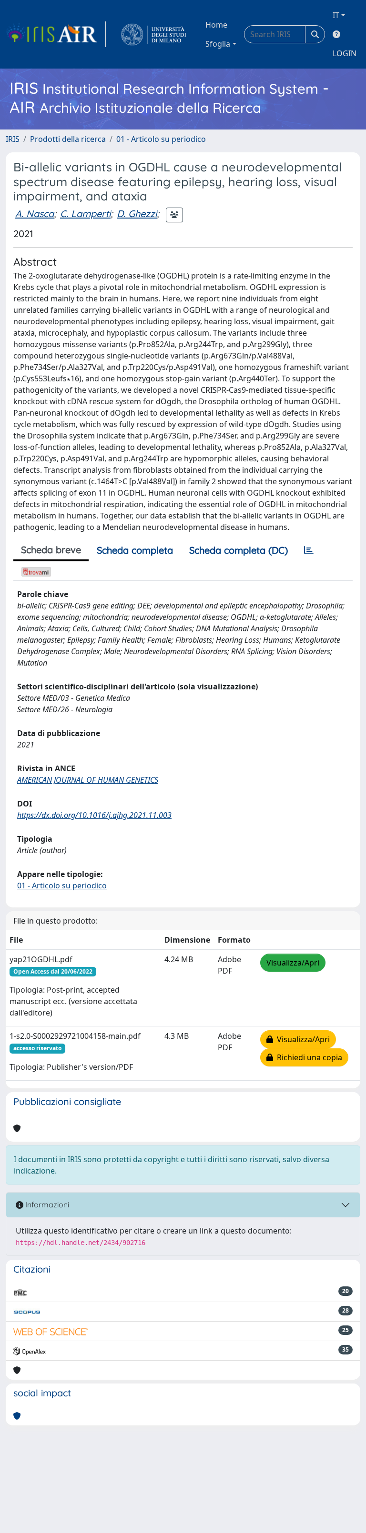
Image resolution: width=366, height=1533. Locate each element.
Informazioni (46, 1204)
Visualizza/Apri (292, 962)
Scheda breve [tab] (51, 550)
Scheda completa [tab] (135, 550)
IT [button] (336, 15)
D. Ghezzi (137, 213)
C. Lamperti (85, 213)
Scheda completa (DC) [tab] (238, 550)
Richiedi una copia (307, 1057)
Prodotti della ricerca (68, 139)
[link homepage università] (153, 34)
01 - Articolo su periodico (161, 139)
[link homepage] (56, 34)
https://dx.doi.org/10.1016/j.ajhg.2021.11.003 (94, 815)
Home (216, 25)
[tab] (309, 550)
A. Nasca (34, 213)
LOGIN (344, 53)
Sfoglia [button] (217, 44)
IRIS (13, 139)
